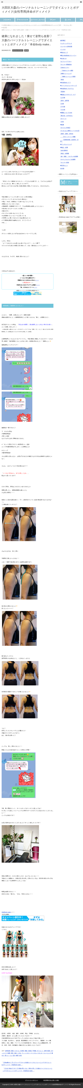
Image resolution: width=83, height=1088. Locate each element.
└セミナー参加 (64, 162)
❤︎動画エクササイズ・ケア (68, 94)
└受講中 (62, 91)
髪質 (48, 1050)
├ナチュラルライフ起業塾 (67, 159)
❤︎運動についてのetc (66, 112)
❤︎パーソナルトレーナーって (68, 85)
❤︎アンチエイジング (66, 144)
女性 (20, 1055)
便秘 (26, 1050)
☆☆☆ (37, 280)
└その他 (62, 109)
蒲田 (12, 1050)
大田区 (30, 1050)
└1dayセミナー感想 (66, 70)
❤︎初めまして (64, 52)
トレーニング (47, 1053)
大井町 (22, 1050)
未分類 (26, 50)
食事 (8, 1053)
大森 (15, 1053)
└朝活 (62, 79)
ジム (10, 1055)
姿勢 (45, 1050)
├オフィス (63, 118)
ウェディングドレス (66, 43)
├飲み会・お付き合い (66, 115)
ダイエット (40, 1050)
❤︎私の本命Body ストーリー (68, 55)
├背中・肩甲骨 (64, 100)
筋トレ (7, 1055)
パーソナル (33, 1053)
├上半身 (62, 97)
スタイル (16, 1050)
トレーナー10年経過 (66, 46)
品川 (14, 1055)
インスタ (62, 49)
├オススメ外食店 (65, 127)
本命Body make (6, 912)
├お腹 (62, 103)
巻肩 (12, 1053)
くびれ (19, 1053)
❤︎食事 (62, 124)
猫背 (17, 1055)
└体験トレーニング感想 (67, 76)
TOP (32, 25)
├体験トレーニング (66, 73)
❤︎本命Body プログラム (67, 88)
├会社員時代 (64, 150)
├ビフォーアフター (18, 50)
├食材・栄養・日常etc (66, 133)
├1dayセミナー (64, 67)
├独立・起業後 (64, 153)
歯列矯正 (62, 40)
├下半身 (62, 106)
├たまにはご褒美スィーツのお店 (69, 130)
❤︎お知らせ (63, 58)
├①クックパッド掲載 (67, 136)
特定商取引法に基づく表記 (51, 1080)
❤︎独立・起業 (64, 147)
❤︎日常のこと (64, 165)
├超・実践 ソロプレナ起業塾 (69, 156)
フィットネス (26, 1053)
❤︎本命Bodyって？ (65, 82)
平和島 (34, 1050)
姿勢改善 (7, 1050)
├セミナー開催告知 (66, 64)
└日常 (62, 121)
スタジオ (39, 1053)
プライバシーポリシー (31, 1080)
